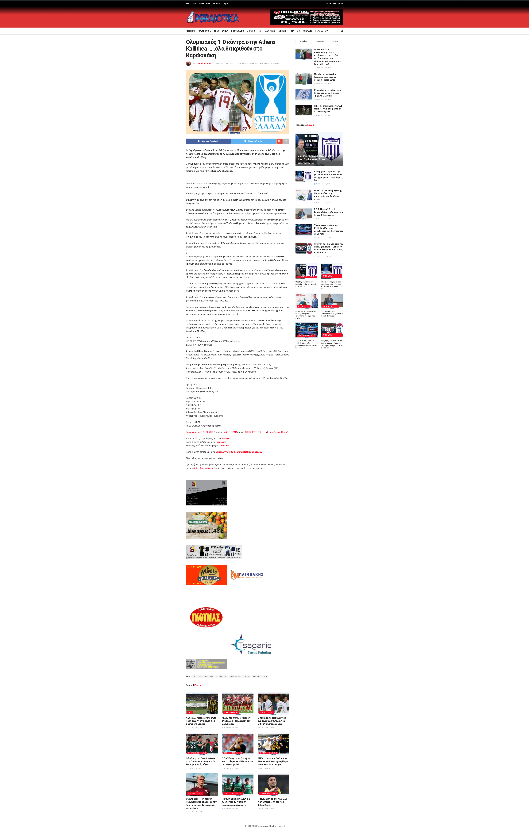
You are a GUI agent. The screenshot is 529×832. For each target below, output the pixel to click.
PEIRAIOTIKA (191, 4)
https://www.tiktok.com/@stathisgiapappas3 (238, 452)
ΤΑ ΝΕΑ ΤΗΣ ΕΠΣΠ (330, 306)
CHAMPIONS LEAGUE (268, 753)
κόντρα (247, 676)
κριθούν (256, 676)
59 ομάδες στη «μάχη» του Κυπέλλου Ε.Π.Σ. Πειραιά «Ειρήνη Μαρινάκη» (327, 93)
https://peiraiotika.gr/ (277, 432)
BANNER (201, 4)
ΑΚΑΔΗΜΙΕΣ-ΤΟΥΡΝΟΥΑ (328, 276)
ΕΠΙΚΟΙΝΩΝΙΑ (217, 4)
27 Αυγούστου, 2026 (266, 768)
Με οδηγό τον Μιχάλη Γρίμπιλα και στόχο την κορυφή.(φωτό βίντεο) (326, 77)
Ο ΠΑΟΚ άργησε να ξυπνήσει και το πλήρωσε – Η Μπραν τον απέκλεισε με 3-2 (237, 761)
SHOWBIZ (307, 31)
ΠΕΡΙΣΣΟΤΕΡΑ (321, 31)
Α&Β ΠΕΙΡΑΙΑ (230, 432)
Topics (225, 4)
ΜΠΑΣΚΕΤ (283, 31)
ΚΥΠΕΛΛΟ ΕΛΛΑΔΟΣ (248, 63)
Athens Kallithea (206, 676)
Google (226, 438)
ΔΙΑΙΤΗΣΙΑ (295, 31)
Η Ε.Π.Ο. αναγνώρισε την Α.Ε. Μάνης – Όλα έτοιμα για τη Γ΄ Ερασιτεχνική (328, 109)
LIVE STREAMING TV (306, 336)
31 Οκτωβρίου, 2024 (224, 63)
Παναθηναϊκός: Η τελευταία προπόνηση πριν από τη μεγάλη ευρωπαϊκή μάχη (236, 802)
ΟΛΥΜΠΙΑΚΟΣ (205, 31)
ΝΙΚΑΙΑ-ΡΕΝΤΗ (304, 306)
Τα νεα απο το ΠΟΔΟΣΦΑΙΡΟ (200, 432)
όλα (265, 676)
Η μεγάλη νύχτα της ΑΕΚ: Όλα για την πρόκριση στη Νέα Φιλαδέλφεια (272, 802)
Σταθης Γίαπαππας (202, 63)
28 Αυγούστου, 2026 (194, 728)
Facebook (220, 442)
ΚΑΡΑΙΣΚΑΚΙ (235, 676)
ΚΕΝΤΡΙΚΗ (190, 31)
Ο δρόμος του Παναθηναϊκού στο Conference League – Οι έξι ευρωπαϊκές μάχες (200, 761)
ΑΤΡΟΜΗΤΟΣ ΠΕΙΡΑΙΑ (307, 277)
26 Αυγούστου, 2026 (230, 809)
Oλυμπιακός (221, 676)
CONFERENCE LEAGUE (197, 753)
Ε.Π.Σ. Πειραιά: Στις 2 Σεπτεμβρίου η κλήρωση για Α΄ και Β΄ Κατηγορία (328, 212)
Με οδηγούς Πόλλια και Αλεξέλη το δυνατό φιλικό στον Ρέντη (305, 284)
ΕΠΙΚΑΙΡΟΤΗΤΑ (254, 31)
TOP (237, 63)
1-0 (194, 676)
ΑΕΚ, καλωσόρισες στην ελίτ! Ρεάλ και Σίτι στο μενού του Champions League (201, 721)
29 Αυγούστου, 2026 (306, 163)
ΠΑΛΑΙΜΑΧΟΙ (270, 31)
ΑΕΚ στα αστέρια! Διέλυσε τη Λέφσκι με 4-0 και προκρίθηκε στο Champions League (273, 761)
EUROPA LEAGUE (231, 712)
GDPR (208, 4)
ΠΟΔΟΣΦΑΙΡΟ (237, 31)
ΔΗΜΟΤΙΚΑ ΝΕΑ (221, 31)
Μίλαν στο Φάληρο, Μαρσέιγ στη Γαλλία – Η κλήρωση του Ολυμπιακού (236, 721)
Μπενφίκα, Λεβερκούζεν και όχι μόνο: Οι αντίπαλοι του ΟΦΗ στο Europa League (272, 721)
